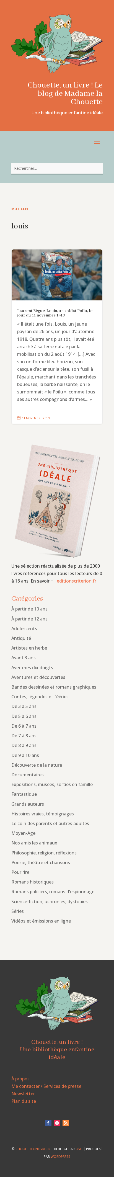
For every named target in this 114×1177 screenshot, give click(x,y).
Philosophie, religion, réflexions (44, 853)
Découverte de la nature (36, 765)
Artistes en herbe (29, 648)
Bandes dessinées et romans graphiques (53, 687)
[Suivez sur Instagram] (57, 1123)
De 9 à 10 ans (25, 755)
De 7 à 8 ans (24, 736)
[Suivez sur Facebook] (48, 1123)
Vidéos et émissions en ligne (41, 921)
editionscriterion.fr (76, 581)
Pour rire (20, 872)
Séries (17, 911)
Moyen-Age (23, 833)
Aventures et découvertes (38, 677)
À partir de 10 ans (29, 609)
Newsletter (23, 1094)
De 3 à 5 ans (24, 706)
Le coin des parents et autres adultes (50, 823)
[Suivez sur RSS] (66, 1123)
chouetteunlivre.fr (32, 1149)
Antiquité (21, 638)
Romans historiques (32, 882)
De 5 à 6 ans (24, 716)
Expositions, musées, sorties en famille (52, 784)
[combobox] (57, 168)
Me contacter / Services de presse (46, 1086)
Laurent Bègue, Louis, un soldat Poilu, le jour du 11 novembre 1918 (57, 336)
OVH (79, 1149)
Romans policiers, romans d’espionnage (52, 891)
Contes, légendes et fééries (40, 697)
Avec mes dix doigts (32, 668)
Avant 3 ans (23, 658)
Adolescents (24, 628)
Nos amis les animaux (34, 843)
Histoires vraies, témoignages (42, 814)
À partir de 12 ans (29, 619)
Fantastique (24, 794)
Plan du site (23, 1101)
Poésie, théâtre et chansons (40, 862)
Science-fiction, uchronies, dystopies (49, 901)
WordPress (60, 1156)
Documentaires (27, 775)
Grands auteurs (27, 804)
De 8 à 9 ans (24, 745)
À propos (20, 1079)
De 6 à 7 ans (24, 726)
